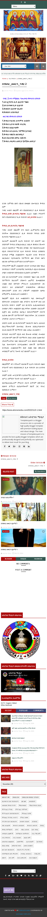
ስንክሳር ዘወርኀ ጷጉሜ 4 (9, 549)
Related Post (8, 472)
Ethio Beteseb (6, 705)
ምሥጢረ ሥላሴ (7, 809)
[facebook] (6, 875)
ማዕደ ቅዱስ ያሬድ (35, 805)
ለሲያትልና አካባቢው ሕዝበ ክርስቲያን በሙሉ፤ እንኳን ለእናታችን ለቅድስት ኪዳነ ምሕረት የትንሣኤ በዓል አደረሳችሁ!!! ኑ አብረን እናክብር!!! (27, 718)
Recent (8, 711)
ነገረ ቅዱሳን (12, 78)
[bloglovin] (21, 875)
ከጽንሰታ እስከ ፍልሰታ (18, 738)
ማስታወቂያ (22, 805)
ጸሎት (4, 858)
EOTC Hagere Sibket (9, 703)
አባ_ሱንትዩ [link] (31, 217)
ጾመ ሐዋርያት (21, 858)
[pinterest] (17, 875)
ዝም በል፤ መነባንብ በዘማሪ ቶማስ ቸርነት (23, 728)
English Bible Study (30, 797)
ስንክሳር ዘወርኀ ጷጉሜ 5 (9, 523)
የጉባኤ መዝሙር (26, 854)
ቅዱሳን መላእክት (18, 826)
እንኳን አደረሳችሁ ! (7, 497)
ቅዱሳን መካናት (32, 826)
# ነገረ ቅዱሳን (12, 398)
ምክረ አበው (24, 817)
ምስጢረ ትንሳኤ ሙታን (10, 817)
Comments (38, 711)
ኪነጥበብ (39, 842)
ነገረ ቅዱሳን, (30, 91)
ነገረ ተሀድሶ (17, 838)
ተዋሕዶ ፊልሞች (7, 834)
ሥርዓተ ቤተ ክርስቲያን (9, 821)
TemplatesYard (24, 910)
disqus (23, 559)
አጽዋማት (20, 842)
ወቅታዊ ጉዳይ (16, 846)
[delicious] (40, 875)
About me (6, 797)
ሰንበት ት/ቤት (24, 821)
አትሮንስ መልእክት (8, 842)
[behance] (32, 875)
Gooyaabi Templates (23, 914)
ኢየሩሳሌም (30, 842)
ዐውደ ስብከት (28, 846)
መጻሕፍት (32, 801)
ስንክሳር (34, 821)
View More (41, 471)
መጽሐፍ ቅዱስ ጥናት (9, 805)
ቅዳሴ (42, 826)
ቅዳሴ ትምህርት (7, 830)
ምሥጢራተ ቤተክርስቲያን (10, 813)
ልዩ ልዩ (24, 801)
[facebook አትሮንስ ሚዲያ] (21, 2)
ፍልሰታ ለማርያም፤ (17, 758)
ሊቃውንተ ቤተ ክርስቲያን (10, 801)
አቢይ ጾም (27, 838)
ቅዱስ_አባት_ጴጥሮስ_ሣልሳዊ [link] (14, 213)
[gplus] (13, 875)
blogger (8, 559)
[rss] (29, 875)
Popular (23, 711)
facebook (38, 559)
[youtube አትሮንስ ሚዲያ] (25, 2)
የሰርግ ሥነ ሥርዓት (23, 850)
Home (4, 78)
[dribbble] (25, 875)
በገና (16, 830)
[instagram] (36, 875)
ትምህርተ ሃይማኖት (22, 834)
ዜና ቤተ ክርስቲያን (8, 850)
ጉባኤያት (37, 854)
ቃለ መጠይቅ (6, 826)
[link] (13, 226)
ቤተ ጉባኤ (35, 830)
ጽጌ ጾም (11, 858)
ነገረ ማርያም (36, 834)
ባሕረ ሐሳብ (25, 830)
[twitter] (9, 875)
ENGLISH (16, 797)
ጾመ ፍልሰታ (33, 858)
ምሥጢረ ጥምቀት (21, 809)
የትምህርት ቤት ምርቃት (10, 854)
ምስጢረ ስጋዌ (26, 813)
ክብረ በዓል (5, 846)
